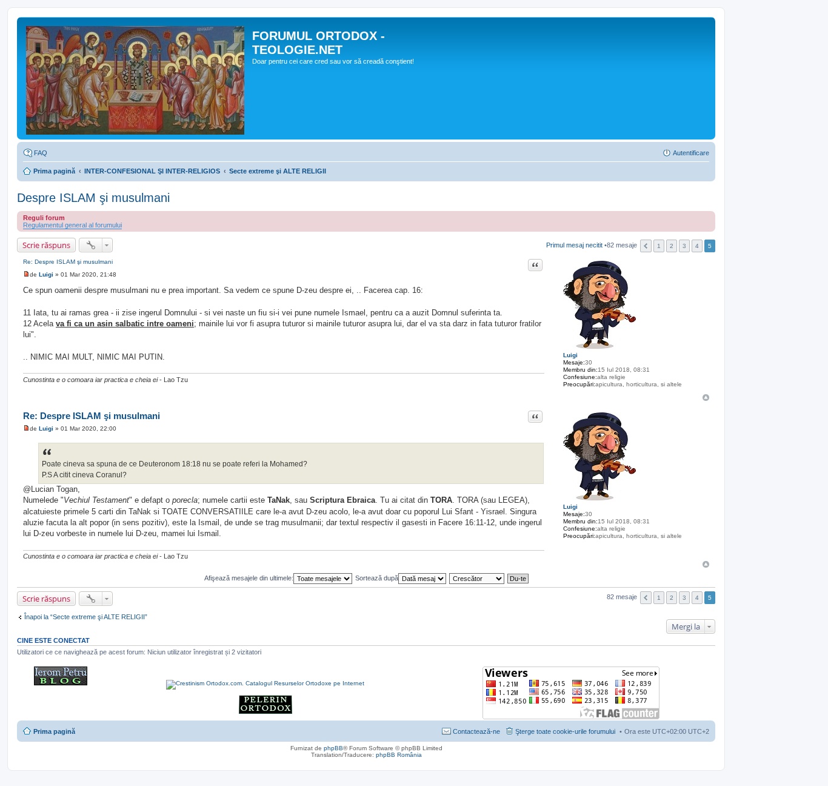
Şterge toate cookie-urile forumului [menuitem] (565, 731)
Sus (706, 397)
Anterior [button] (646, 246)
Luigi (570, 355)
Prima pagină (54, 171)
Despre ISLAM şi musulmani (93, 197)
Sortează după (376, 578)
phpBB (333, 748)
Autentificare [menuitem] (691, 152)
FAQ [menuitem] (40, 152)
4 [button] (697, 246)
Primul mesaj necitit (574, 245)
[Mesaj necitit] (26, 274)
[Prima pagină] (136, 78)
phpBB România (399, 754)
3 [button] (684, 246)
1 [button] (659, 246)
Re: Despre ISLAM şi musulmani (68, 261)
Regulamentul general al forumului (72, 225)
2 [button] (671, 246)
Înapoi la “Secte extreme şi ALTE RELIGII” (85, 616)
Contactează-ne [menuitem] (476, 731)
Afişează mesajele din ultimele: (248, 578)
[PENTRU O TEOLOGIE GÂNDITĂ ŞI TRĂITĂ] (60, 683)
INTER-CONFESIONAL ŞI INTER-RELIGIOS (152, 171)
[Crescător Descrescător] (477, 578)
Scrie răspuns (46, 245)
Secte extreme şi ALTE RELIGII (277, 171)
